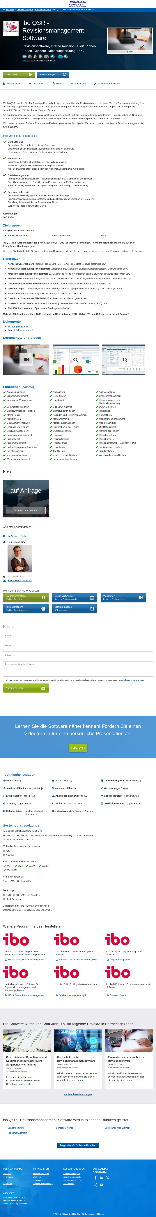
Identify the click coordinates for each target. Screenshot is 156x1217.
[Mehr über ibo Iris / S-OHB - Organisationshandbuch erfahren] (78, 982)
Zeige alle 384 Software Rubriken (78, 1145)
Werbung (37, 1177)
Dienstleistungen (25, 10)
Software (10, 10)
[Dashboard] (76, 360)
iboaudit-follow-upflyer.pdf (20, 330)
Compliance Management (117, 1127)
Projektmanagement (120, 959)
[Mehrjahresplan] (125, 360)
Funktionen (80, 83)
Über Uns (7, 1174)
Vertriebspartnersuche (72, 1177)
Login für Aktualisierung (43, 1184)
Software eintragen (41, 1174)
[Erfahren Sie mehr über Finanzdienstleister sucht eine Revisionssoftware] (129, 1059)
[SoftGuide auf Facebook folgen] (95, 1177)
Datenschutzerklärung (134, 680)
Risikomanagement (17, 1133)
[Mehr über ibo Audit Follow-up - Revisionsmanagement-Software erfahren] (129, 982)
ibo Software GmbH (17, 536)
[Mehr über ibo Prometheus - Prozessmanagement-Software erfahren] (78, 948)
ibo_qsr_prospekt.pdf (18, 326)
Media (59, 83)
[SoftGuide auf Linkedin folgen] (101, 1177)
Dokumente (38, 83)
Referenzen (8, 1177)
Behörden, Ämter (64, 1127)
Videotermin (78, 748)
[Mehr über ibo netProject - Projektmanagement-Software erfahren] (129, 948)
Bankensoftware (43, 10)
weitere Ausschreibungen (78, 1094)
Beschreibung (13, 83)
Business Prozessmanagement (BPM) (78, 959)
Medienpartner (39, 1180)
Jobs (5, 1180)
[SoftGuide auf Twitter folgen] (107, 1177)
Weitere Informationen (109, 83)
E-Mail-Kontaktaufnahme (20, 580)
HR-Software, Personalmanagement (26, 959)
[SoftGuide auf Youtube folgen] (101, 1184)
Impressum (7, 1184)
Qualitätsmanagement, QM (72, 995)
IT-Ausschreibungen (71, 1174)
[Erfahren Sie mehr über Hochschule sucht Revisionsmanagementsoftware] (78, 1059)
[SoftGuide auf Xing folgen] (95, 1184)
